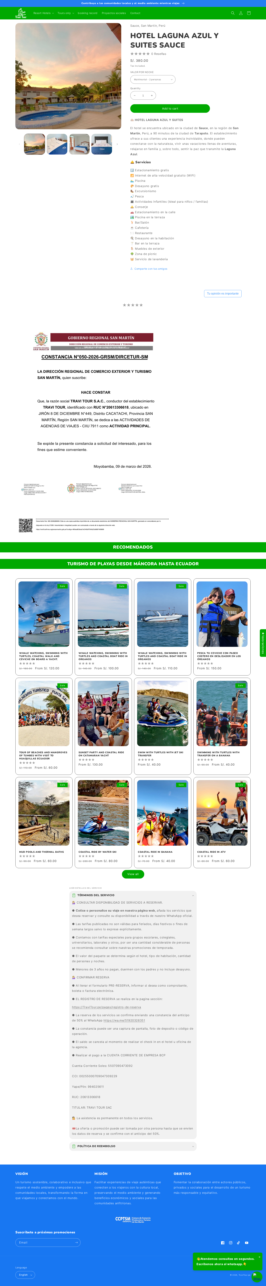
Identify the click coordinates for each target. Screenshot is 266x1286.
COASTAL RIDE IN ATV (211, 852)
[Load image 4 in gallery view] (101, 144)
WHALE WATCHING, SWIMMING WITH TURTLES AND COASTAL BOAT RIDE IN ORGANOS (103, 656)
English (23, 1274)
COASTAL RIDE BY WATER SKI (98, 852)
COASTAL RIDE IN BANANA (155, 852)
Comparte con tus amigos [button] (150, 268)
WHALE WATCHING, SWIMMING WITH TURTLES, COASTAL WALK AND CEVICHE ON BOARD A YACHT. (43, 656)
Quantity (135, 88)
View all (133, 874)
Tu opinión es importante (223, 293)
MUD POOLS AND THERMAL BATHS (41, 852)
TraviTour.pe (245, 1275)
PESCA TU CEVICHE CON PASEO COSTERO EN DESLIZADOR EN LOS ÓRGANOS (219, 656)
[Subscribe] (76, 1242)
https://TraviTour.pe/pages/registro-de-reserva (106, 1007)
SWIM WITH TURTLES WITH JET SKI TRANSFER (160, 754)
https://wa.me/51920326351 (124, 1020)
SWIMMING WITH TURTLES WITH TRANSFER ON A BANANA (218, 754)
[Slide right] (117, 144)
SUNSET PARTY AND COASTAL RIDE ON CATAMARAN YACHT (101, 754)
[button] (43, 13)
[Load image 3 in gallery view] (79, 144)
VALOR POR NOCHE (142, 72)
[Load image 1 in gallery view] (34, 144)
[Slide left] (19, 144)
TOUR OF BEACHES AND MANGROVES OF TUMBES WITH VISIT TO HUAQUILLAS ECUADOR (43, 755)
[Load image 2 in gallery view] (57, 144)
